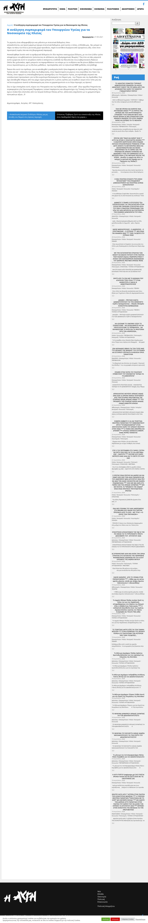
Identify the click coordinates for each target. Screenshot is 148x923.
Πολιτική (101, 899)
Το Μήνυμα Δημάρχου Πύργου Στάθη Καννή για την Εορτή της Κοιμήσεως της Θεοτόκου (128, 695)
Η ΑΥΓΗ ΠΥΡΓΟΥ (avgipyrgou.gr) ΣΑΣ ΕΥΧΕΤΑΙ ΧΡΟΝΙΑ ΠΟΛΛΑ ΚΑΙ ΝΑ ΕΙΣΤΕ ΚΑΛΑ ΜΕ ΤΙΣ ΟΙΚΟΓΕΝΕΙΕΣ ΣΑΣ (128, 776)
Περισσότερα (140, 919)
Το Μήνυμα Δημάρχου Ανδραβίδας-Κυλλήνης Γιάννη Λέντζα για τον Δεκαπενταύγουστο (128, 676)
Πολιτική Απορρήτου (106, 906)
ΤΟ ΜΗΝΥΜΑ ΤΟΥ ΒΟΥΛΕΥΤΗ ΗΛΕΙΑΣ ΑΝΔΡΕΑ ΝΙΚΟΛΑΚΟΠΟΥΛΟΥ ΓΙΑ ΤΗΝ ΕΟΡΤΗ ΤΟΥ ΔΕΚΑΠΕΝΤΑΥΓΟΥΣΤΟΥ (128, 735)
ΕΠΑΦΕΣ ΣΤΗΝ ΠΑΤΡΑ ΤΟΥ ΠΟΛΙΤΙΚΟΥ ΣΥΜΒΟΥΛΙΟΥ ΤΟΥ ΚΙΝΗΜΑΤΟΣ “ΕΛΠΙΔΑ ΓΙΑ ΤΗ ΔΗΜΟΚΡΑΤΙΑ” (128, 374)
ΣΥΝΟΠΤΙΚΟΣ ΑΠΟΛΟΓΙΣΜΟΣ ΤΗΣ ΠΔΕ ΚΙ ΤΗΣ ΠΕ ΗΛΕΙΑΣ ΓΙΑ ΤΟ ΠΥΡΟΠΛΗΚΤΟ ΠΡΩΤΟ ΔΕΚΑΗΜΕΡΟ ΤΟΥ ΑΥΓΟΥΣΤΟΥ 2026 (128, 534)
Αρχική (10, 25)
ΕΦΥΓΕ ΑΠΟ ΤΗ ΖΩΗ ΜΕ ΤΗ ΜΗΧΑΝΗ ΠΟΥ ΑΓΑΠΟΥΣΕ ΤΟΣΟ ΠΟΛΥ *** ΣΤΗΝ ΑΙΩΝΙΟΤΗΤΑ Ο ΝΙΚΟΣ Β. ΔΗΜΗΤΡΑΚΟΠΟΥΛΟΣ (128, 281)
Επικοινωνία (102, 902)
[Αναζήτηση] (137, 23)
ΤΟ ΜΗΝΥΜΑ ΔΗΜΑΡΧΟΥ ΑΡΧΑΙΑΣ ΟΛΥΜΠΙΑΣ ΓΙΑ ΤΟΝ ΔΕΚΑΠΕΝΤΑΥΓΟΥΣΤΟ (128, 714)
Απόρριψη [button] (115, 919)
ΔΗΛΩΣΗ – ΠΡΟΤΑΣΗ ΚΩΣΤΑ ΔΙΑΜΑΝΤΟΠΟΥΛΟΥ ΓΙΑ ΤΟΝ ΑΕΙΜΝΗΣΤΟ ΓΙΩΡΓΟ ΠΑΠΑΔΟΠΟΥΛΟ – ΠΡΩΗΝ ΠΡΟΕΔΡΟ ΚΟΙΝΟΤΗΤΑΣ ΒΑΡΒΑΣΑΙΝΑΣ (128, 303)
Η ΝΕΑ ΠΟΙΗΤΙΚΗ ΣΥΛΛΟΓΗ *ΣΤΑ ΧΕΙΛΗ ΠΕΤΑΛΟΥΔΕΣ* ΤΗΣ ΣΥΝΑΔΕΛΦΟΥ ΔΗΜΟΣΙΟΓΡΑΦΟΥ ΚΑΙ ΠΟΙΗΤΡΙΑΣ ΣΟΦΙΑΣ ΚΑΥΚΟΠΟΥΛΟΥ (128, 182)
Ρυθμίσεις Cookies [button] (128, 919)
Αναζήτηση (116, 19)
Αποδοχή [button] (106, 919)
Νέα (99, 891)
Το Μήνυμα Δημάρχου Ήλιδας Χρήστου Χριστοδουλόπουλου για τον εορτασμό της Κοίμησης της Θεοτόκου (128, 655)
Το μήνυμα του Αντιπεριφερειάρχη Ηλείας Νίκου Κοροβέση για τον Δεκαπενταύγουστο (128, 756)
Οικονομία (102, 896)
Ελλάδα (101, 894)
